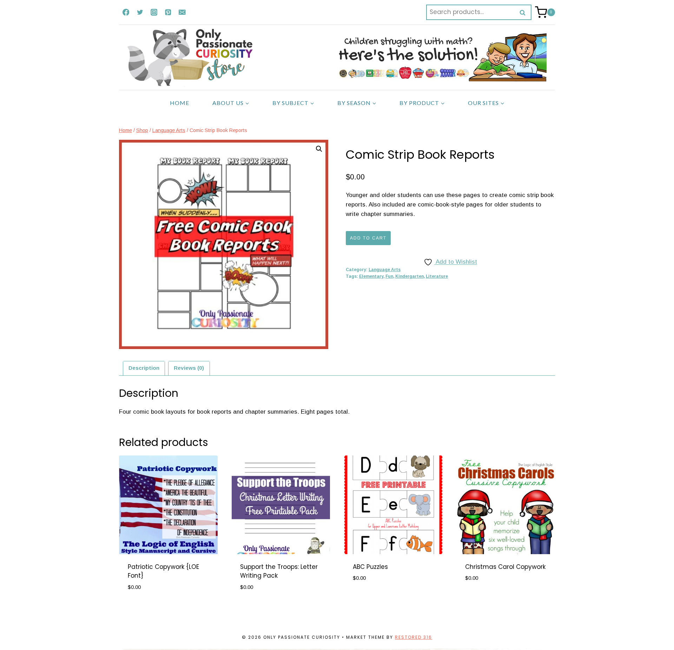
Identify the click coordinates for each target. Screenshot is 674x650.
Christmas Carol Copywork (505, 567)
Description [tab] (143, 368)
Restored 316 (413, 637)
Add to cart (368, 238)
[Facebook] (126, 12)
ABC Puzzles (370, 567)
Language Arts (385, 269)
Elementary (371, 276)
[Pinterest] (168, 12)
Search (524, 12)
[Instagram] (154, 12)
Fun (389, 276)
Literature (437, 276)
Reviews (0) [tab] (189, 368)
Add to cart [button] (371, 599)
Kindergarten (409, 276)
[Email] (182, 12)
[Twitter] (140, 12)
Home (179, 102)
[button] (319, 149)
